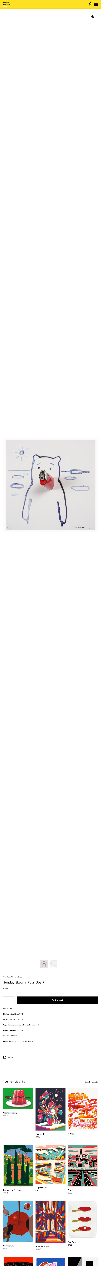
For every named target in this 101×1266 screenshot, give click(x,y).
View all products (91, 1082)
